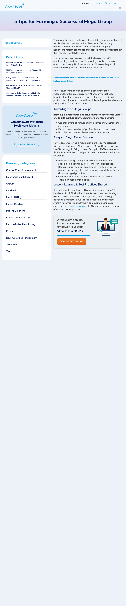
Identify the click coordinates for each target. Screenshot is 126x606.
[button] (47, 43)
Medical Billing (14, 197)
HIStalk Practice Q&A (77, 206)
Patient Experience (16, 210)
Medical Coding (14, 203)
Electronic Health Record (19, 176)
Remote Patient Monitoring (20, 224)
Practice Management (18, 217)
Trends (10, 251)
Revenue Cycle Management (21, 237)
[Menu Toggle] (120, 8)
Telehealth (11, 244)
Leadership (12, 190)
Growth (10, 183)
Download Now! (71, 241)
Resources (11, 230)
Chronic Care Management (21, 170)
